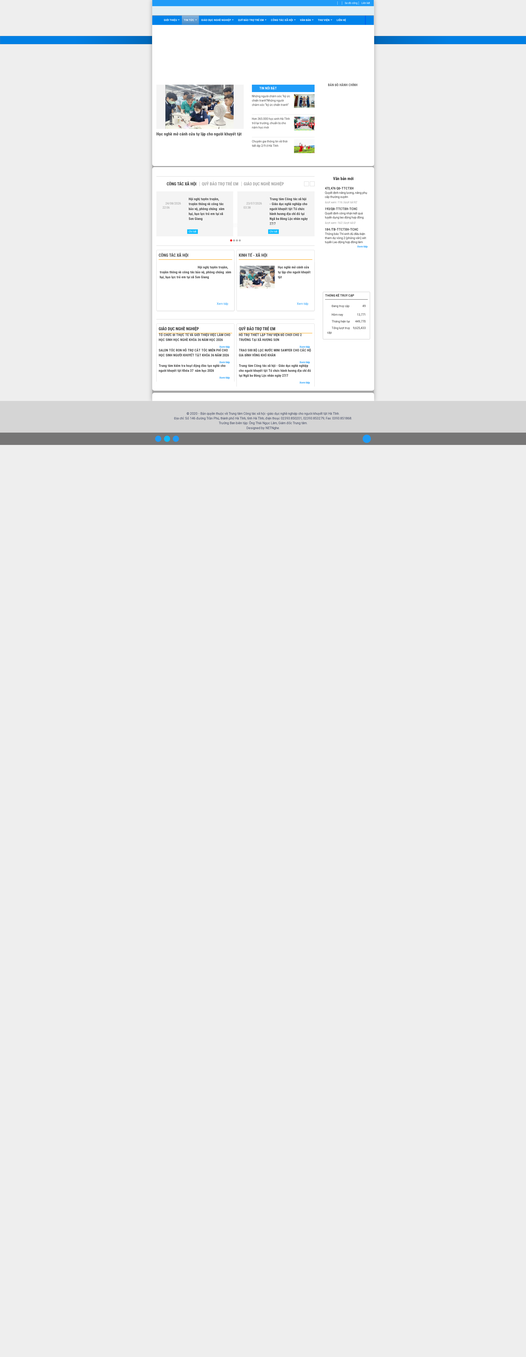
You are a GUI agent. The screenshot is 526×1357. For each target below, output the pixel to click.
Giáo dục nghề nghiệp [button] (216, 20)
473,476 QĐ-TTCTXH (339, 188)
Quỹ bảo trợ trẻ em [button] (251, 20)
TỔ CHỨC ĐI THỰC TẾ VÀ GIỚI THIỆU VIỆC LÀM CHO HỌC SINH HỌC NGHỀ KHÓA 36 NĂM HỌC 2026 (194, 337)
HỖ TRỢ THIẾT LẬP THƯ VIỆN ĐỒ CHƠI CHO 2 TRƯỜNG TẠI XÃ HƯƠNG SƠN (270, 337)
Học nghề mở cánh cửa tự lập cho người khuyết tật (199, 134)
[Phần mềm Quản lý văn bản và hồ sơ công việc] (346, 250)
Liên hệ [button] (341, 20)
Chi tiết (192, 231)
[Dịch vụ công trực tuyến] (346, 292)
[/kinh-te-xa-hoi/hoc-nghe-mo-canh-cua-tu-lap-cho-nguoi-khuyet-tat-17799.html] (200, 106)
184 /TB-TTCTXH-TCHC (341, 229)
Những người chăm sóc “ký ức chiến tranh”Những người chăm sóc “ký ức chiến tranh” (271, 100)
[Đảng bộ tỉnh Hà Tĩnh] (346, 275)
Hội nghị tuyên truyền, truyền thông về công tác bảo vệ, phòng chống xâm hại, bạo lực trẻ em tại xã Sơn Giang (206, 209)
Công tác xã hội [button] (282, 20)
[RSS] (340, 3)
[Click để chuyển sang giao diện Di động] (176, 462)
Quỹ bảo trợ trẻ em (220, 184)
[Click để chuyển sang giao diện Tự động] (158, 462)
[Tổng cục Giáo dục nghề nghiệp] (346, 262)
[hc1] (346, 91)
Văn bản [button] (305, 20)
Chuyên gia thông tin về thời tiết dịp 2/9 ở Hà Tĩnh (269, 143)
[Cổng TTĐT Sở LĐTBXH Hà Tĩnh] (346, 256)
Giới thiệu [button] (171, 20)
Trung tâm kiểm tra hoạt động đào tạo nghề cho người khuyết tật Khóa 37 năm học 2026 (192, 368)
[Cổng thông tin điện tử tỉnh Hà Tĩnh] (346, 281)
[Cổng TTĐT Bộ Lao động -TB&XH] (346, 269)
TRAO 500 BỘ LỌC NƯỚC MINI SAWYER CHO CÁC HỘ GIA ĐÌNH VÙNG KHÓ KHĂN (275, 352)
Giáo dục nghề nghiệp (264, 184)
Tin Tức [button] (189, 20)
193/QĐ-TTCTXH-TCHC (341, 209)
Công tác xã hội (181, 184)
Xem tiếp (223, 303)
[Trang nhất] (157, 20)
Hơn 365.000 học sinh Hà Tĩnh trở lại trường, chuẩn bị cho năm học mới (271, 123)
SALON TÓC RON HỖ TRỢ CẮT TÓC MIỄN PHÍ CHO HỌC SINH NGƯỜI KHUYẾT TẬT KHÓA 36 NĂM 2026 (194, 352)
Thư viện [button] (324, 20)
